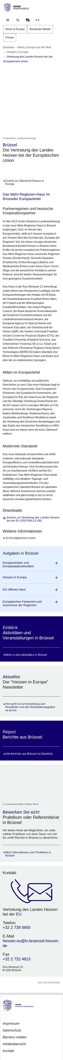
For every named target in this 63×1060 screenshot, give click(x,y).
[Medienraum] (28, 20)
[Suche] (18, 20)
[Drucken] (31, 169)
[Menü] (7, 20)
